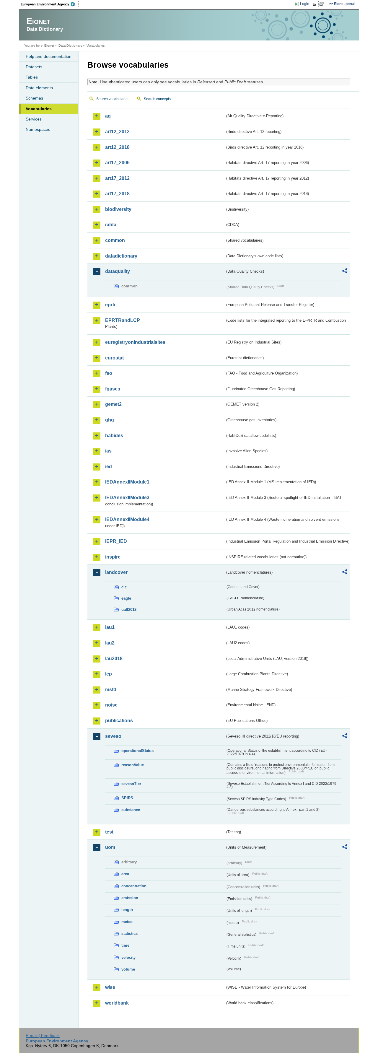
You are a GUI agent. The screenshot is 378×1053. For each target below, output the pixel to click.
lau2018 (114, 658)
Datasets (34, 66)
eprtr (110, 304)
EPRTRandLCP (122, 320)
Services (34, 119)
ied (108, 466)
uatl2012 (128, 609)
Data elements (39, 87)
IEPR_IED (116, 541)
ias (108, 450)
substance (130, 810)
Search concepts (157, 99)
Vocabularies (39, 108)
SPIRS (127, 798)
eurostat (114, 357)
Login (304, 4)
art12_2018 (117, 147)
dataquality (117, 271)
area (125, 874)
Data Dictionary (70, 45)
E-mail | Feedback (43, 1035)
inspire (112, 556)
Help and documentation (48, 56)
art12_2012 (117, 131)
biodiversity (118, 209)
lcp (108, 673)
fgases (112, 388)
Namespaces (38, 129)
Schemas (34, 98)
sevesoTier (131, 784)
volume (128, 969)
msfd (110, 689)
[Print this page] (315, 4)
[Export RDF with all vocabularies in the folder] (344, 271)
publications (119, 720)
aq (108, 115)
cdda (110, 224)
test (109, 831)
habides (114, 435)
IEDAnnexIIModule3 (127, 497)
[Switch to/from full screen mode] (323, 4)
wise (110, 987)
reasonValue (132, 765)
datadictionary (121, 255)
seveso (113, 736)
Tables (32, 77)
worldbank (117, 1002)
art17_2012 (117, 178)
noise (111, 704)
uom (110, 847)
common (115, 240)
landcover (116, 572)
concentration (133, 886)
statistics (129, 933)
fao (108, 373)
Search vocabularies (112, 99)
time (125, 945)
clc (124, 587)
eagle (126, 598)
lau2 (110, 642)
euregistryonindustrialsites (135, 342)
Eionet (49, 45)
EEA (50, 4)
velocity (128, 957)
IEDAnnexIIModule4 (127, 519)
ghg (109, 419)
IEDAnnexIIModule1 (127, 481)
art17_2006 (117, 162)
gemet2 (113, 404)
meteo (127, 921)
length (127, 909)
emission (129, 898)
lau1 (110, 627)
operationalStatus (137, 750)
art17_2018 (117, 193)
